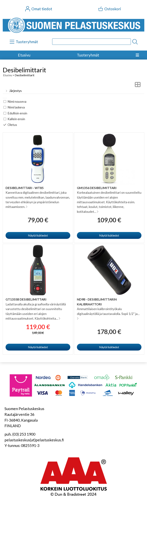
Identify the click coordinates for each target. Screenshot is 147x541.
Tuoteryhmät (88, 55)
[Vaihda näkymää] (138, 85)
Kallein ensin (16, 119)
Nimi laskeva (16, 107)
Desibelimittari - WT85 (25, 188)
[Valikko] (137, 55)
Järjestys (15, 91)
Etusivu (24, 55)
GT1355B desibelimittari (26, 299)
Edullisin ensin (17, 113)
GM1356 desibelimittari (97, 188)
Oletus (12, 125)
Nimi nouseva (17, 101)
